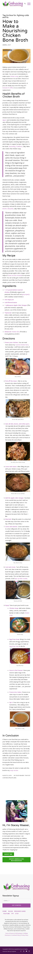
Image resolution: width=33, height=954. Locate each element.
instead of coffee (7, 88)
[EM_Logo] (13, 3)
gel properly (26, 294)
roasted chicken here (22, 345)
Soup (9, 45)
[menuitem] (24, 3)
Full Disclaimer (19, 933)
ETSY (17, 913)
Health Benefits (11, 93)
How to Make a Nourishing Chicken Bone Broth (15, 31)
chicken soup (14, 76)
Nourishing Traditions (15, 146)
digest (4, 120)
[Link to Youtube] (26, 951)
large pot (11, 299)
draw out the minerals (15, 275)
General (4, 45)
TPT (12, 913)
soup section (14, 770)
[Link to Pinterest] (29, 951)
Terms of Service (9, 933)
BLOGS (10, 911)
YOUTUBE (6, 913)
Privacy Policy (24, 935)
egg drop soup (14, 646)
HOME (4, 911)
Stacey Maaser (19, 775)
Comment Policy (16, 935)
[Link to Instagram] (23, 951)
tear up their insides (21, 578)
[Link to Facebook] (21, 951)
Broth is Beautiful (7, 209)
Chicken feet (15, 332)
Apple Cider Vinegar (20, 305)
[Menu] (28, 3)
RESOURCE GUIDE (20, 911)
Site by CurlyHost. (12, 951)
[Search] (24, 3)
